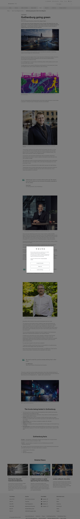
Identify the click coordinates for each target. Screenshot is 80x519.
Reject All (40, 266)
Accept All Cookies (40, 263)
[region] (40, 259)
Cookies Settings (40, 269)
